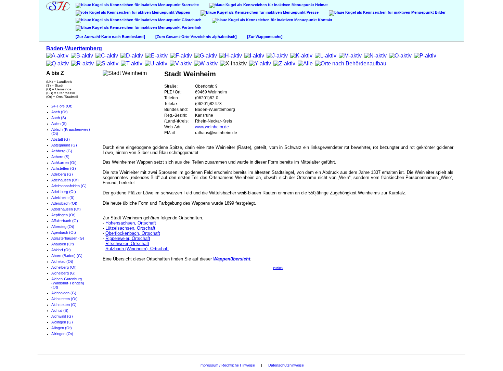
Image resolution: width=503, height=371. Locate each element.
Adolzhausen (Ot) (66, 209)
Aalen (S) (59, 123)
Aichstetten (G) (64, 305)
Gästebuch (191, 20)
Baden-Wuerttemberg (74, 48)
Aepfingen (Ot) (63, 215)
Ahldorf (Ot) (61, 250)
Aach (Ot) (59, 112)
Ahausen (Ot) (62, 244)
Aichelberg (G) (63, 273)
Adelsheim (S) (63, 197)
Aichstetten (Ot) (64, 299)
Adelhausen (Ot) (65, 180)
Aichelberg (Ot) (64, 267)
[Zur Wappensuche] (265, 37)
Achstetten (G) (63, 168)
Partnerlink (191, 27)
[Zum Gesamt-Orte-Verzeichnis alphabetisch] (196, 37)
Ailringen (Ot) (62, 334)
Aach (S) (58, 118)
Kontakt (324, 20)
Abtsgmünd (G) (64, 145)
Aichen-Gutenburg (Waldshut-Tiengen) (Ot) (67, 283)
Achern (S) (60, 157)
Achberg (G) (61, 151)
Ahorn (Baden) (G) (66, 256)
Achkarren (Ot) (64, 163)
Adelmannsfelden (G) (69, 186)
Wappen (182, 12)
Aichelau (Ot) (62, 261)
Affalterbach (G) (64, 221)
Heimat (321, 5)
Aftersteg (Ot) (62, 227)
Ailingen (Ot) (61, 328)
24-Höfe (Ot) (62, 106)
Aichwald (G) (62, 316)
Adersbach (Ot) (64, 203)
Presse (312, 12)
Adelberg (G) (62, 174)
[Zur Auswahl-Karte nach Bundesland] (110, 37)
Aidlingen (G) (62, 322)
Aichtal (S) (59, 310)
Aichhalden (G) (63, 293)
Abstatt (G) (60, 139)
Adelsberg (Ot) (63, 192)
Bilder (440, 12)
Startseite (190, 5)
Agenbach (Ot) (63, 232)
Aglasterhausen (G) (67, 238)
